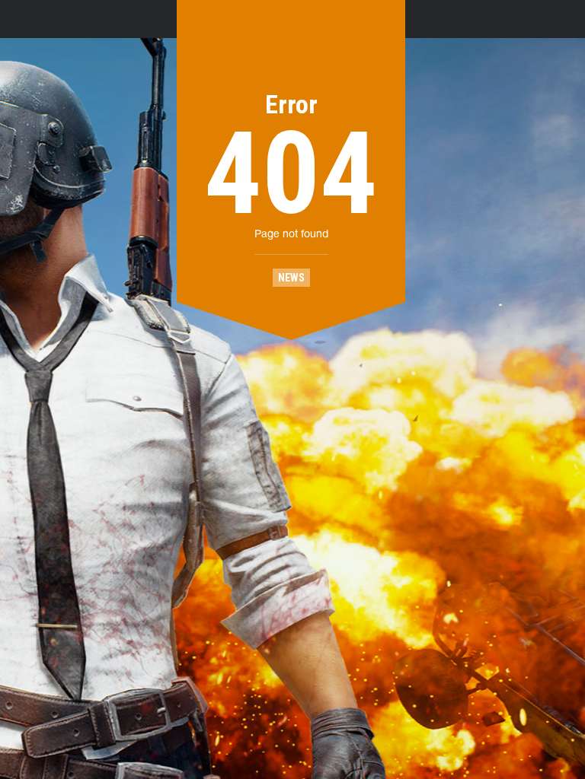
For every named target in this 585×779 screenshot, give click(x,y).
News (291, 278)
